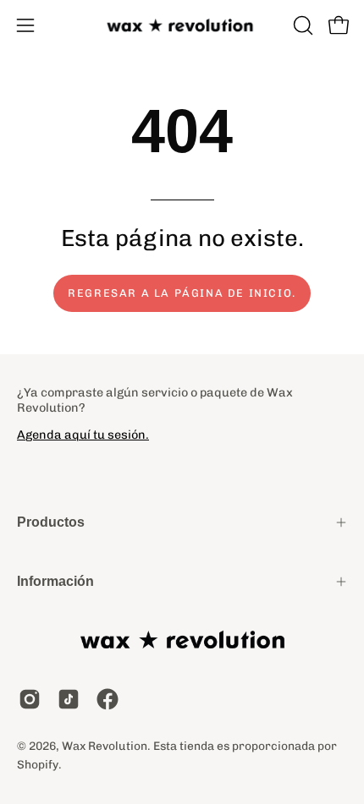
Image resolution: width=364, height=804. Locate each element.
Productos (51, 522)
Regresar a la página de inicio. (182, 293)
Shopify (37, 764)
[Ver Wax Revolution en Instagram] (29, 699)
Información (55, 581)
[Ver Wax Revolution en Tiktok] (68, 699)
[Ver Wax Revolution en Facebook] (107, 699)
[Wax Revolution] (182, 26)
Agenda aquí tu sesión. (83, 434)
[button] (301, 25)
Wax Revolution (104, 745)
